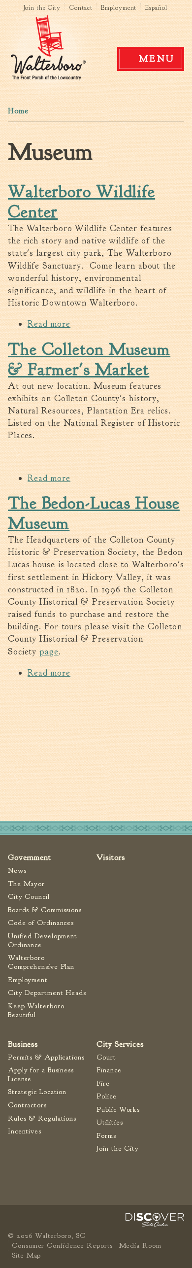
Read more (49, 324)
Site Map (26, 1255)
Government (29, 857)
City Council (29, 896)
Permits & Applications (46, 1057)
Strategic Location (37, 1092)
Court (106, 1057)
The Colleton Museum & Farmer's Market (89, 359)
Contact (80, 8)
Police (106, 1096)
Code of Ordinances (41, 922)
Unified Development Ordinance (42, 940)
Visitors (110, 857)
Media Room (140, 1245)
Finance (108, 1070)
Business (23, 1044)
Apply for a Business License (41, 1074)
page (49, 651)
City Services (120, 1044)
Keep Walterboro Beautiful (36, 1010)
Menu (157, 59)
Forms (106, 1135)
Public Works (118, 1109)
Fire (103, 1083)
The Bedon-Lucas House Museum (94, 513)
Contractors (27, 1105)
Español (156, 8)
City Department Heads (47, 992)
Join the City (42, 8)
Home (18, 111)
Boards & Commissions (45, 910)
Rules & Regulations (42, 1118)
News (17, 870)
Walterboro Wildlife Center (81, 202)
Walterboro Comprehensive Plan (41, 962)
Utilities (109, 1122)
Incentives (24, 1131)
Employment (118, 8)
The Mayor (26, 884)
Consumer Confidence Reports (62, 1245)
